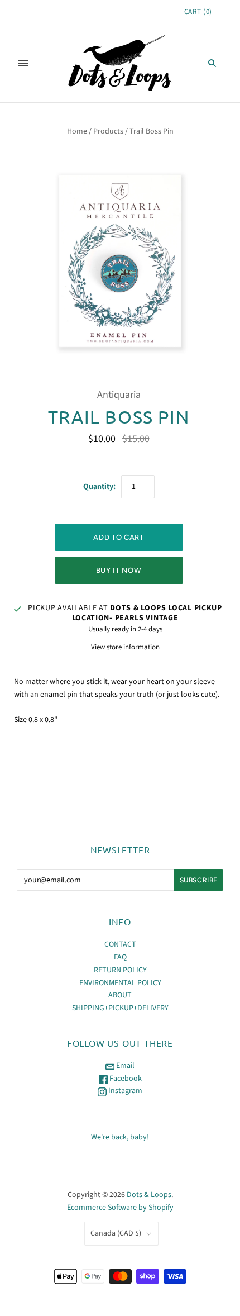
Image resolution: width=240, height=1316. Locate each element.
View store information (125, 647)
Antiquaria (119, 395)
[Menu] (23, 63)
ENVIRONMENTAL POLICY (120, 983)
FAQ (120, 957)
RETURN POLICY (120, 970)
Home (77, 131)
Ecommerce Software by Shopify (120, 1207)
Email (124, 1065)
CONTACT (120, 944)
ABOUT (120, 995)
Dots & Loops (149, 1194)
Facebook (125, 1078)
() (198, 12)
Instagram (124, 1090)
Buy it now (119, 570)
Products (108, 131)
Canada (115, 1233)
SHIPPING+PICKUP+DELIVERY (120, 1008)
